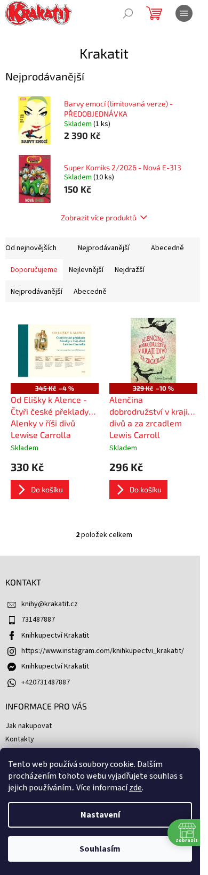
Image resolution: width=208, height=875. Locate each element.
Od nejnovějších (31, 248)
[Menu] (184, 13)
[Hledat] (128, 13)
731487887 (38, 619)
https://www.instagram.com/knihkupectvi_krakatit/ (102, 651)
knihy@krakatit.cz (49, 604)
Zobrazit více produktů (99, 217)
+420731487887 (45, 682)
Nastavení (100, 815)
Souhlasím (100, 849)
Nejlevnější (86, 270)
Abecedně (167, 248)
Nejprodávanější (104, 248)
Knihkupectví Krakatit (55, 635)
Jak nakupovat (28, 726)
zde (135, 788)
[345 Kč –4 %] (55, 351)
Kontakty (19, 739)
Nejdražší (130, 270)
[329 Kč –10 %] (153, 351)
